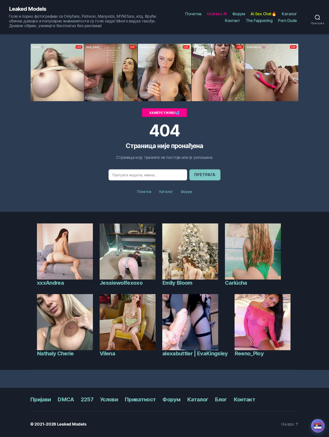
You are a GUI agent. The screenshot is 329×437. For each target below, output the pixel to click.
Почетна (193, 13)
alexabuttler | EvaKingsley (195, 353)
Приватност (140, 399)
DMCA (66, 399)
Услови (109, 399)
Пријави (40, 399)
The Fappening (259, 20)
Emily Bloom (177, 283)
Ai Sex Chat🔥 (263, 13)
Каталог (289, 13)
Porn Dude (287, 20)
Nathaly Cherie (55, 353)
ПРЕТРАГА (205, 175)
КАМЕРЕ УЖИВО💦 (164, 113)
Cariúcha (236, 283)
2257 (87, 399)
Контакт (232, 20)
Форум (238, 13)
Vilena (107, 353)
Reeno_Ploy (249, 353)
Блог (221, 399)
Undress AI (217, 13)
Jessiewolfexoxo (121, 283)
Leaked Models (27, 9)
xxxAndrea (50, 283)
